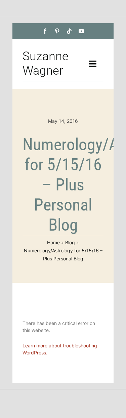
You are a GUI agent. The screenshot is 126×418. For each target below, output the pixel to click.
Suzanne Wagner (46, 63)
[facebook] (45, 31)
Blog (70, 242)
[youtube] (81, 31)
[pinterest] (57, 31)
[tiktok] (69, 31)
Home (53, 242)
